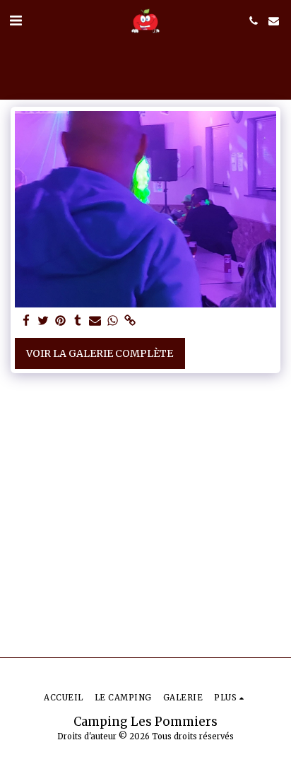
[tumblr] (78, 321)
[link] (130, 321)
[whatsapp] (113, 321)
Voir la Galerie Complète (99, 353)
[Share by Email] (95, 321)
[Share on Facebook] (26, 321)
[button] (16, 20)
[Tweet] (43, 321)
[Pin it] (60, 321)
